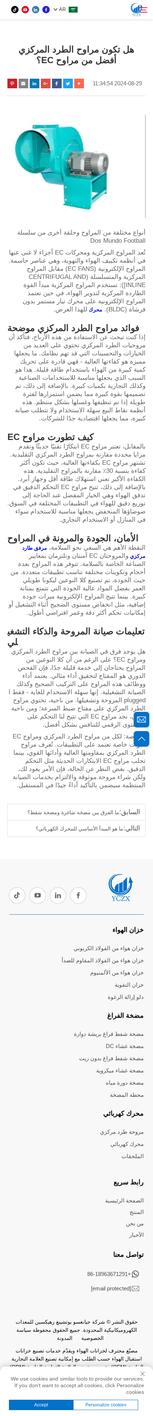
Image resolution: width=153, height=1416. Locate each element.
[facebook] (46, 9)
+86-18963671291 (109, 1274)
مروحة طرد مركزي (122, 1132)
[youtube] (25, 9)
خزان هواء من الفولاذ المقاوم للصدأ (103, 960)
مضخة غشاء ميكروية (120, 1070)
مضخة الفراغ (125, 1015)
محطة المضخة (127, 1095)
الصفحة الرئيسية (124, 1200)
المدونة (64, 1338)
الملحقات (132, 1156)
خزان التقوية (129, 985)
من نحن (135, 1223)
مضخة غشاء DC (125, 1046)
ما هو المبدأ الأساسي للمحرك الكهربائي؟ (79, 829)
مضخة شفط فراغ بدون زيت (111, 1058)
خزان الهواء (128, 930)
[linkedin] (35, 9)
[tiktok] (15, 9)
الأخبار (136, 1235)
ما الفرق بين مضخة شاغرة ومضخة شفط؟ (73, 812)
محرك (94, 310)
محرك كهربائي (123, 1113)
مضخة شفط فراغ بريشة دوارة (109, 1034)
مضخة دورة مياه (125, 1082)
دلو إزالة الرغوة (126, 997)
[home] (120, 898)
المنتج (137, 1212)
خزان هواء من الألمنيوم (117, 972)
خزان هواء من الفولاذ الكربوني (109, 948)
